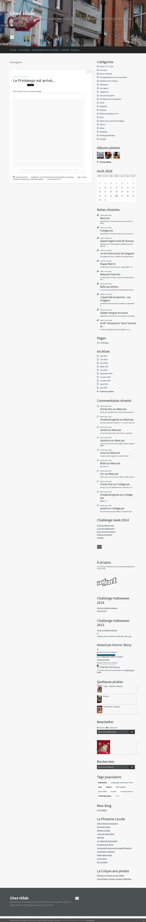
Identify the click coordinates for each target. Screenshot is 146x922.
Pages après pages (104, 855)
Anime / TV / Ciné (106, 66)
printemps (34, 179)
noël (100, 787)
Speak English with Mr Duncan (117, 241)
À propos (75, 49)
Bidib (103, 463)
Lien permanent (22, 177)
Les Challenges (103, 343)
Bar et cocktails (106, 73)
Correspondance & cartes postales (52, 177)
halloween (102, 782)
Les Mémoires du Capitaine (110, 99)
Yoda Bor (100, 837)
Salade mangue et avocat (114, 312)
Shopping (103, 131)
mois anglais (120, 787)
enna (103, 453)
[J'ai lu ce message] (144, 920)
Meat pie (105, 218)
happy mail (25, 179)
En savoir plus (90, 920)
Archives (65, 49)
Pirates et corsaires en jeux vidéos (110, 875)
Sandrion (105, 440)
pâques (41, 179)
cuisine (108, 787)
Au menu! (103, 70)
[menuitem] (14, 49)
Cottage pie (106, 230)
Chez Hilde (22, 13)
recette (114, 791)
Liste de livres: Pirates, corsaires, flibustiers (114, 879)
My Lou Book (102, 862)
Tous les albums (105, 162)
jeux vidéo (102, 791)
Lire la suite (101, 569)
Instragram (70, 177)
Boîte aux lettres (109, 286)
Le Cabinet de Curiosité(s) (107, 841)
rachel (103, 430)
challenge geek (104, 796)
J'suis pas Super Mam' (105, 834)
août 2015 (104, 384)
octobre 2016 (105, 377)
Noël (101, 117)
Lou (129, 636)
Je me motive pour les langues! (117, 253)
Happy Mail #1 (108, 264)
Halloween (104, 84)
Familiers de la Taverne (109, 81)
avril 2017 (104, 370)
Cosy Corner (102, 858)
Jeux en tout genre (107, 95)
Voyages (103, 139)
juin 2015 (103, 388)
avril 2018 (104, 363)
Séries (102, 128)
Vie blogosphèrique (107, 135)
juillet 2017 (104, 366)
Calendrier (100, 538)
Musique (103, 110)
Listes (102, 102)
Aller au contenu (7, 2)
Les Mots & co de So (105, 844)
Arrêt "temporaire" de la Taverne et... (118, 324)
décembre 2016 (106, 373)
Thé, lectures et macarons (107, 823)
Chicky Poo (106, 409)
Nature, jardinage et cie (109, 113)
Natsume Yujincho (110, 274)
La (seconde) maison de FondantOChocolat (114, 848)
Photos (102, 124)
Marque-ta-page (103, 830)
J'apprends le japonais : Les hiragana (115, 298)
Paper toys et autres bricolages (112, 121)
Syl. (102, 474)
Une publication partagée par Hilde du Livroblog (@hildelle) (39, 170)
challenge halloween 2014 (122, 782)
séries (117, 796)
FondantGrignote (109, 419)
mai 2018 (103, 359)
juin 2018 (103, 356)
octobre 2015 (105, 380)
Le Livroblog (24, 49)
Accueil (13, 49)
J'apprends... (105, 92)
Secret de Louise (103, 827)
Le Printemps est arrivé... (34, 80)
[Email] (12, 37)
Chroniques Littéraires (106, 851)
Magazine (103, 106)
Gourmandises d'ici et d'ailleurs (45, 49)
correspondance (126, 791)
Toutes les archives (107, 392)
